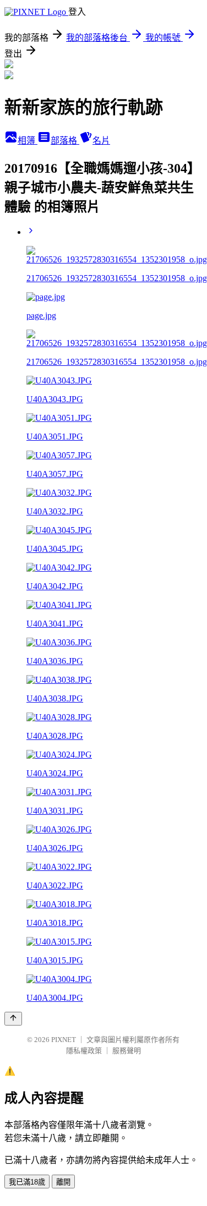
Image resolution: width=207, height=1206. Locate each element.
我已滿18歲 (27, 1182)
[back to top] (13, 1019)
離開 (63, 1182)
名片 (101, 140)
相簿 (27, 140)
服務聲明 (126, 1050)
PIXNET (63, 1039)
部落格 (65, 140)
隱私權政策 (84, 1050)
